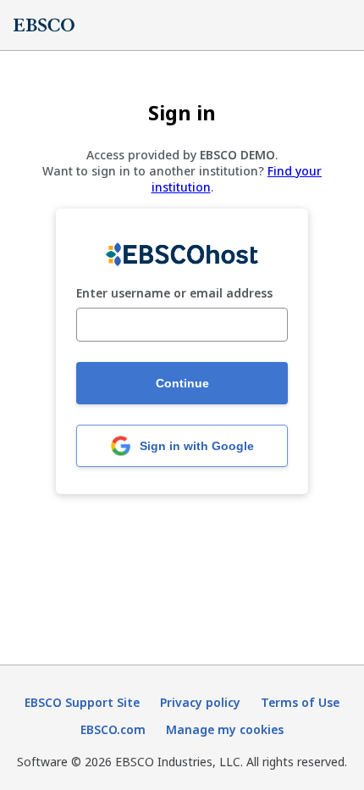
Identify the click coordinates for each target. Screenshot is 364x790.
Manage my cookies (225, 729)
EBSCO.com (113, 729)
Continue (182, 383)
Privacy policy (200, 702)
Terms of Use (300, 702)
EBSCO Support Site (82, 702)
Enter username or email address (174, 294)
